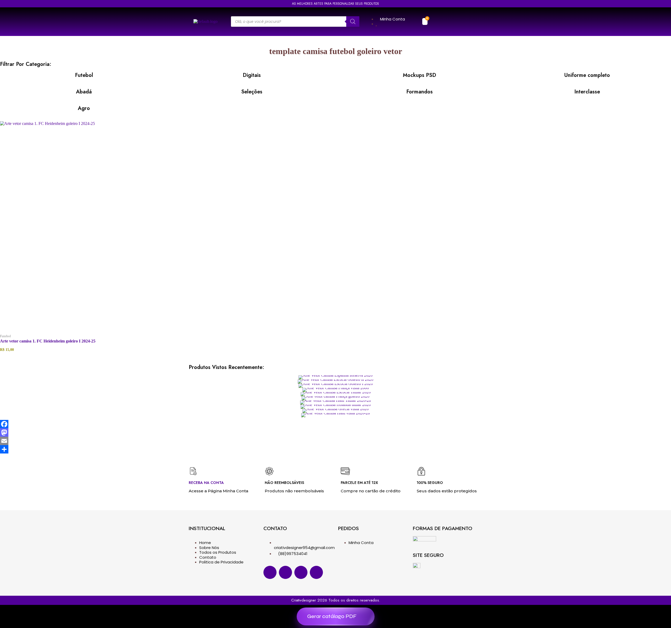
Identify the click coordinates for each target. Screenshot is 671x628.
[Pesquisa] (352, 21)
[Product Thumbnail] (335, 377)
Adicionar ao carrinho (182, 332)
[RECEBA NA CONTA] (193, 471)
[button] (437, 22)
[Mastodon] (335, 432)
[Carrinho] (425, 21)
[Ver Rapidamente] (112, 332)
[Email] (335, 441)
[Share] (335, 449)
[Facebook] (335, 424)
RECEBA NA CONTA (206, 482)
